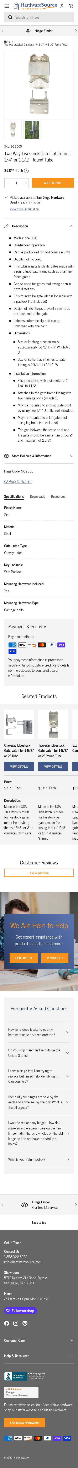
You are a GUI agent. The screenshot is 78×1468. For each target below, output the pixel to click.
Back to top (39, 1222)
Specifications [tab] (14, 496)
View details (19, 766)
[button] (71, 6)
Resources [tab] (58, 496)
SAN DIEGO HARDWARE (24, 1422)
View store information (24, 208)
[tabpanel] (39, 558)
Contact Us (23, 958)
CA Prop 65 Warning (18, 481)
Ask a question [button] (39, 872)
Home (7, 41)
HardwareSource (20, 1458)
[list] (39, 84)
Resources (55, 958)
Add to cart (53, 182)
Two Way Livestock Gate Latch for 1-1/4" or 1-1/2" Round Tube (35, 44)
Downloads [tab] (37, 496)
